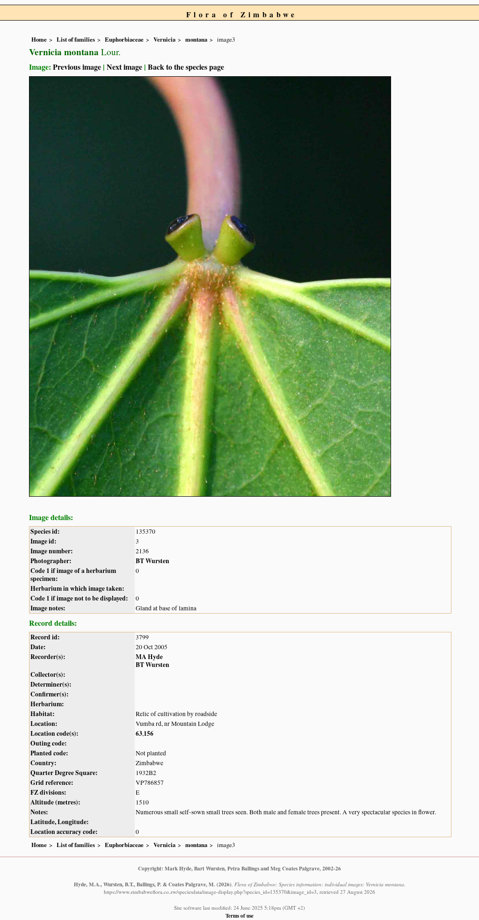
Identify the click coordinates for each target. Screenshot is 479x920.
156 (148, 733)
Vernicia (164, 39)
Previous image (77, 66)
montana (196, 39)
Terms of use (239, 916)
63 (139, 733)
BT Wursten (152, 560)
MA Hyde (149, 656)
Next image (124, 66)
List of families (76, 39)
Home (39, 39)
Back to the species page (186, 66)
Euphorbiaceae (124, 39)
